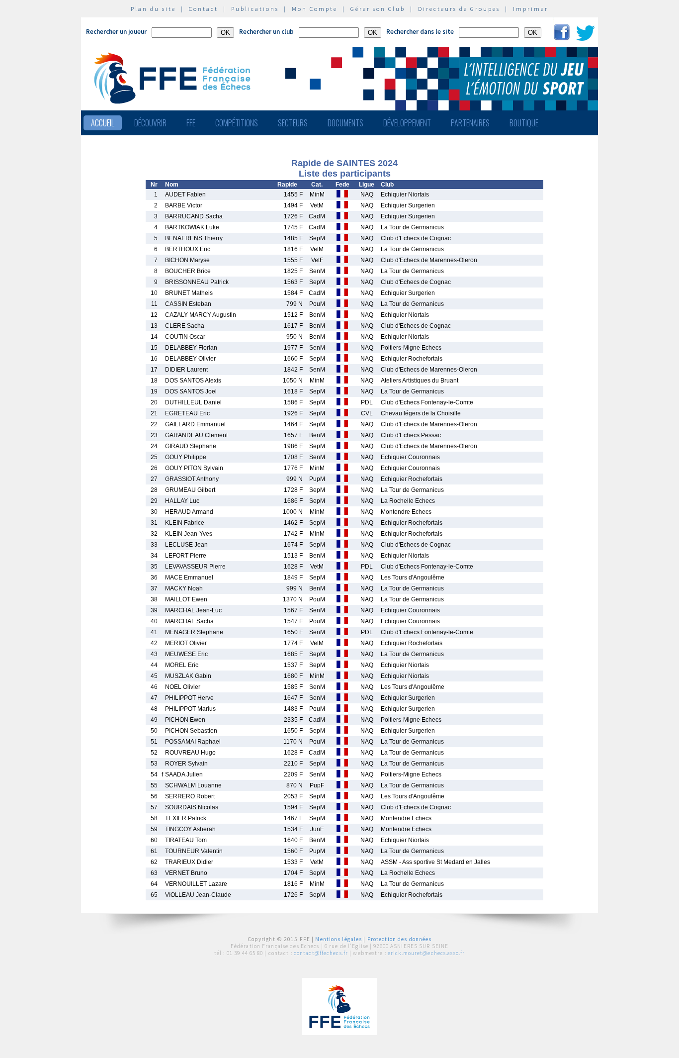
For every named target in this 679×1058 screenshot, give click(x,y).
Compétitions (236, 123)
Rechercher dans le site (420, 31)
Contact (203, 8)
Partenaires (470, 123)
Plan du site (153, 8)
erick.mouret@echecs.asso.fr (426, 953)
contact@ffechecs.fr (321, 953)
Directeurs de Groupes (459, 8)
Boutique (523, 123)
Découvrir (150, 123)
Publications (255, 8)
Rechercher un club (266, 31)
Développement (407, 123)
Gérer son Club (377, 8)
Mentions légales (338, 939)
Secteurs (293, 123)
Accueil (102, 123)
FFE (190, 123)
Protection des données (399, 939)
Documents (345, 123)
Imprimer (530, 8)
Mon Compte (315, 8)
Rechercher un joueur (116, 31)
